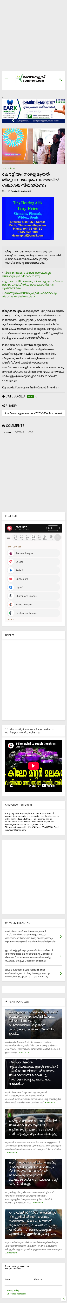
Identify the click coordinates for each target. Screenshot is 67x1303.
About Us (38, 1279)
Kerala (12, 168)
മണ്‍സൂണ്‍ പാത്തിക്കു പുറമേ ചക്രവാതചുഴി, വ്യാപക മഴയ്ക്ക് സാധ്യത (30, 294)
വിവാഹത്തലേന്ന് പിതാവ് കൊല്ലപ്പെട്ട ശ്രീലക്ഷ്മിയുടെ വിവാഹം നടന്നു (26, 274)
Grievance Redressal (16, 1294)
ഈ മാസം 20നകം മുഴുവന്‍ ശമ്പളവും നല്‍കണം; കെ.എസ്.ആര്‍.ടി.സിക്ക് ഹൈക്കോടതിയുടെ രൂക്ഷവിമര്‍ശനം (32, 285)
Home (4, 168)
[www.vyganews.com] (30, 82)
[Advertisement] (31, 37)
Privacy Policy (13, 1290)
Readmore (24, 1052)
